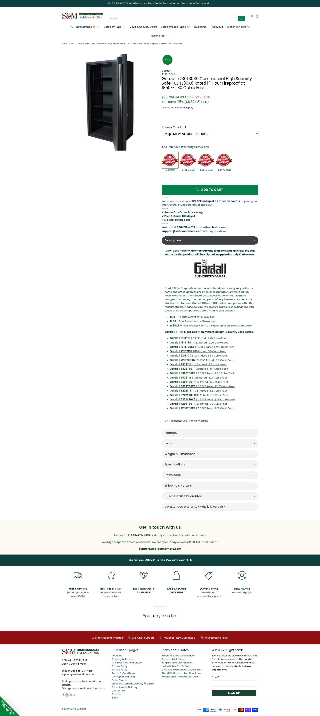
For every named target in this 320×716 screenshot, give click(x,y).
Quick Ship (200, 27)
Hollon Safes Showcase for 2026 (180, 676)
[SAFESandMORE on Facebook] (63, 695)
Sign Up (234, 693)
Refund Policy (119, 669)
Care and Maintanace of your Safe (182, 669)
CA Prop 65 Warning (123, 676)
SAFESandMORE (78, 709)
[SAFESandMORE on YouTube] (74, 695)
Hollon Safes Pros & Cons (176, 666)
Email (215, 677)
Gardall (166, 70)
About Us (117, 655)
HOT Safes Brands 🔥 (83, 27)
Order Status (119, 680)
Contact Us (118, 690)
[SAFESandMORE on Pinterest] (70, 695)
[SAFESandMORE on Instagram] (67, 695)
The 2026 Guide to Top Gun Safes (181, 673)
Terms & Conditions (123, 673)
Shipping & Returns (123, 659)
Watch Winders (236, 27)
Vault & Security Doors (143, 27)
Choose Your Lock (174, 127)
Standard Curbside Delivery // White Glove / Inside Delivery (133, 685)
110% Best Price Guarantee (127, 662)
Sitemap (117, 694)
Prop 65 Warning (198, 420)
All (72, 44)
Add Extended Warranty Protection (185, 147)
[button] (210, 240)
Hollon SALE (157, 35)
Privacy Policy (119, 666)
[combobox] (173, 18)
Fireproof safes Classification (178, 655)
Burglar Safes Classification (177, 662)
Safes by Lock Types (173, 27)
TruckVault (216, 27)
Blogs (115, 697)
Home (64, 44)
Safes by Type (113, 27)
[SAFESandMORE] (82, 16)
